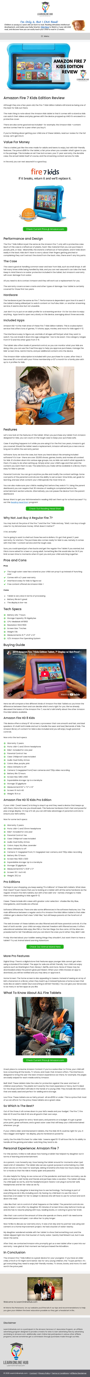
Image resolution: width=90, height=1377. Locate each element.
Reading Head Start (20, 502)
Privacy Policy (44, 1373)
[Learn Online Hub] (45, 9)
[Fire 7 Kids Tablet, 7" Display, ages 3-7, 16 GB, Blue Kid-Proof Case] (45, 195)
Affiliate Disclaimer (78, 1373)
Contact (33, 1373)
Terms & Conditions (60, 1373)
